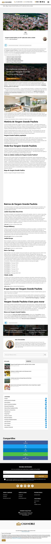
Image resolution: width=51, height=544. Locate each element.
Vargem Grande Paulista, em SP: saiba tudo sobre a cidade (23, 364)
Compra (6, 398)
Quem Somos (36, 500)
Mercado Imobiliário (8, 417)
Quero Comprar (7, 423)
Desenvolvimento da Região (13, 45)
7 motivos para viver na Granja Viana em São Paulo (21, 378)
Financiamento (7, 411)
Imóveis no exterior (8, 415)
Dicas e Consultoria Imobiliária (10, 404)
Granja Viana (6, 413)
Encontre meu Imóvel (7, 498)
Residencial (5, 494)
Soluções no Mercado (8, 427)
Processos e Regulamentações (10, 419)
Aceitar (3, 540)
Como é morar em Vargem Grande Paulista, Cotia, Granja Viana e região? (26, 385)
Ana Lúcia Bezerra (13, 39)
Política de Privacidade (16, 538)
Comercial (5, 496)
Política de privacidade (25, 531)
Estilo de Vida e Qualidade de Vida (25, 45)
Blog (7, 5)
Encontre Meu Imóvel (22, 498)
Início (4, 5)
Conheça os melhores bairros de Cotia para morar (21, 371)
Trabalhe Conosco (37, 504)
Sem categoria (7, 425)
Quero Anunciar (7, 421)
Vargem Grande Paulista (13, 322)
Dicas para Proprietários (9, 406)
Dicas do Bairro (7, 402)
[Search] (45, 354)
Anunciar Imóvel (37, 494)
